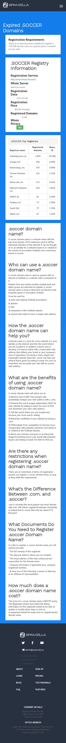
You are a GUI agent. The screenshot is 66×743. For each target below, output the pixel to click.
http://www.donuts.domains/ (23, 79)
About (19, 669)
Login (19, 676)
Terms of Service (28, 660)
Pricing (39, 676)
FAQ (18, 689)
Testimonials (43, 683)
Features (40, 689)
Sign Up (39, 669)
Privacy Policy (27, 663)
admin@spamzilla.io (34, 649)
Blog (18, 683)
